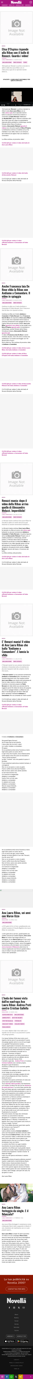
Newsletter (19, 5)
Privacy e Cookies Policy (16, 1362)
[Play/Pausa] (2, 105)
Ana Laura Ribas (7, 62)
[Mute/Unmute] (4, 105)
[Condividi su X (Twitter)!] (16, 1376)
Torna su (16, 1368)
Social (16, 1321)
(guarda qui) (15, 327)
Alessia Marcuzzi (7, 1014)
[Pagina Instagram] (30, 2)
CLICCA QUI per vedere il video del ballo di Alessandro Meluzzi (15, 174)
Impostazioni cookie (16, 1365)
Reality (16, 1318)
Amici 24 (11, 5)
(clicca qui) (9, 113)
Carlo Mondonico (7, 59)
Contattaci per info (16, 1289)
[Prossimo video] (15, 105)
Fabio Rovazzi (17, 62)
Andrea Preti (6, 1017)
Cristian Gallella (7, 1021)
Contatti (16, 1359)
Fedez (25, 62)
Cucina (16, 1330)
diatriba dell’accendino (13, 1083)
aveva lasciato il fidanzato (10, 947)
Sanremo (4, 5)
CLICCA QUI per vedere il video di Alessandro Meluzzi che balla (16, 384)
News (3, 46)
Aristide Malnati (17, 1017)
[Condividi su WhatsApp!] (11, 1376)
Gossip (16, 1324)
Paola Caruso (6, 1027)
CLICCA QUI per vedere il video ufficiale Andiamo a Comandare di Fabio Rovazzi (15, 242)
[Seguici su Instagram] (2, 1376)
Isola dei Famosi (19, 1024)
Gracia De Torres (7, 1024)
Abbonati (28, 5)
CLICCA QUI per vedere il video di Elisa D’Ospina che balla (15, 354)
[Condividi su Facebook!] (7, 1376)
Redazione (5, 920)
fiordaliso (18, 1021)
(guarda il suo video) (12, 325)
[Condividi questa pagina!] (20, 1376)
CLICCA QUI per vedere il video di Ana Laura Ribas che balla (16, 349)
